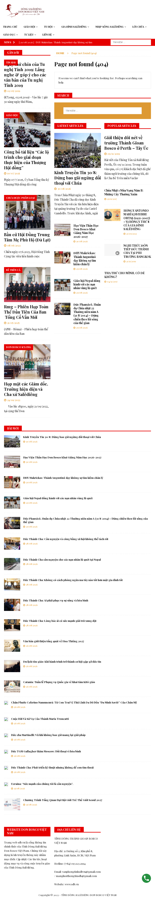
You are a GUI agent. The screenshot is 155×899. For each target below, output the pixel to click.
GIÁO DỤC (9, 34)
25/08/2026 (19, 788)
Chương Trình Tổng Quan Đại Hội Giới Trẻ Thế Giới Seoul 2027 (62, 800)
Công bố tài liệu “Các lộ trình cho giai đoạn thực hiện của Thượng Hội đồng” (26, 159)
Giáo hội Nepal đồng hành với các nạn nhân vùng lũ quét (86, 284)
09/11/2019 (114, 153)
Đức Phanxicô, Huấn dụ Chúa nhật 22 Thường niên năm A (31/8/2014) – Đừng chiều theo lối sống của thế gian (87, 314)
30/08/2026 (64, 188)
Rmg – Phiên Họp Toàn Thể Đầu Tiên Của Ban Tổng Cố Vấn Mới (26, 312)
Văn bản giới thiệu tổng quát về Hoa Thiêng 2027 (53, 641)
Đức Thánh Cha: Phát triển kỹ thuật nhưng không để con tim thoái (52, 767)
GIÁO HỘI (29, 26)
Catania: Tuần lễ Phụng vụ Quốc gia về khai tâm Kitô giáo (59, 682)
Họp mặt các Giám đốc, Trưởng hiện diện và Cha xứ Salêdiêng (26, 389)
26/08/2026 (31, 645)
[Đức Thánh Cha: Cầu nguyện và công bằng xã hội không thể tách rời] (12, 543)
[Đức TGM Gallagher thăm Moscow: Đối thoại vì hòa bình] (6, 752)
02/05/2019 (13, 91)
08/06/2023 (14, 245)
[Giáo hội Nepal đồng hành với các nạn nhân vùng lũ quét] (62, 285)
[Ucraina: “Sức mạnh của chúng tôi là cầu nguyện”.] (6, 784)
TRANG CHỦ (10, 26)
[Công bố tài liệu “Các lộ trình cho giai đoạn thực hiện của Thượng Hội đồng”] (27, 129)
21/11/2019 (131, 261)
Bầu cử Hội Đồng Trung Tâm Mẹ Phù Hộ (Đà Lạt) (27, 237)
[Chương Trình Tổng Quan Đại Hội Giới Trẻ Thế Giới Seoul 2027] (12, 804)
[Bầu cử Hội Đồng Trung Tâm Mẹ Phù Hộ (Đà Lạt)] (27, 212)
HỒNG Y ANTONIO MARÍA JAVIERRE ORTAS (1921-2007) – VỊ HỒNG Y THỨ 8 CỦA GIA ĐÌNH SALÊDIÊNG (137, 220)
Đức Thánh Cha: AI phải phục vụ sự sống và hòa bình (55, 600)
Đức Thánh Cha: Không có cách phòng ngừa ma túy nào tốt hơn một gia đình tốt (73, 580)
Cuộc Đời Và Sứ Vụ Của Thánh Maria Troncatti (40, 718)
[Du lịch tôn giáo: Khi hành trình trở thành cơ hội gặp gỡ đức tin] (12, 666)
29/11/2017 (112, 198)
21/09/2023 (131, 233)
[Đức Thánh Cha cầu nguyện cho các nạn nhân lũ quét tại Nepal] (12, 564)
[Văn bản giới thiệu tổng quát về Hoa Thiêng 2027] (12, 646)
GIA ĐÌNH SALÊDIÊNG (74, 26)
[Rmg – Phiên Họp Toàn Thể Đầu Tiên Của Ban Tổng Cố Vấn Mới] (27, 284)
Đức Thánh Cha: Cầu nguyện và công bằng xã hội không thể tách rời (65, 539)
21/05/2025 (13, 322)
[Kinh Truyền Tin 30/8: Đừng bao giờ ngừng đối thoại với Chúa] (77, 150)
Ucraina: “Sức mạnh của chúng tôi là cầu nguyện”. (42, 783)
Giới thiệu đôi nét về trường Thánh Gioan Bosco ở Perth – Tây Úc (126, 143)
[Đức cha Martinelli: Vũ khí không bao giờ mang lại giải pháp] (6, 735)
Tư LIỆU (29, 34)
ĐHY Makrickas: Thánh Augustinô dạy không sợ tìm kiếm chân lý (84, 258)
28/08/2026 (32, 543)
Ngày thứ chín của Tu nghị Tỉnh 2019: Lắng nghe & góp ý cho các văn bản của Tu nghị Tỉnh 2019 (25, 74)
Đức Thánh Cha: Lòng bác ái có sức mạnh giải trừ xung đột (59, 620)
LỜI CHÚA (138, 26)
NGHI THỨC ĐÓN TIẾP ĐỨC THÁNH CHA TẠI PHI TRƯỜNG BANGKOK (137, 251)
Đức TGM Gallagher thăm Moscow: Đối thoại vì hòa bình (46, 751)
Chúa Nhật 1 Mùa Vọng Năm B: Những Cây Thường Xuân (123, 192)
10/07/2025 (13, 173)
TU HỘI (48, 26)
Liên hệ (47, 34)
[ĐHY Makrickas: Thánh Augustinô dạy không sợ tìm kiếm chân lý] (62, 257)
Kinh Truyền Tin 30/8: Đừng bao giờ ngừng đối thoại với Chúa (77, 178)
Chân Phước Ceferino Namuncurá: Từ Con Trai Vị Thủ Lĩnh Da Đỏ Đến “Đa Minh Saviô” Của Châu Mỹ (74, 702)
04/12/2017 (112, 281)
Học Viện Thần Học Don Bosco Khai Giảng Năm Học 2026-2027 (86, 231)
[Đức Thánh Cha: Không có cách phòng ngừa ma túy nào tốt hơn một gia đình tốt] (12, 584)
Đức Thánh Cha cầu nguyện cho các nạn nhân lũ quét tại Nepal (62, 559)
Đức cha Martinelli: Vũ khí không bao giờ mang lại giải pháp (48, 735)
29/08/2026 (82, 268)
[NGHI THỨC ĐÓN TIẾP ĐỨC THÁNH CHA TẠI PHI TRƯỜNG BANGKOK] (112, 250)
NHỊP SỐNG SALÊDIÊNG (109, 26)
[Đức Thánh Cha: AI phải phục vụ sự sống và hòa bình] (12, 605)
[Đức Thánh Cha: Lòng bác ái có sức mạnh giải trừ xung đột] (12, 625)
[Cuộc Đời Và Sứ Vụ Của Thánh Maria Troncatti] (6, 719)
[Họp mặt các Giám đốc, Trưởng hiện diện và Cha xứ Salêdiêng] (27, 361)
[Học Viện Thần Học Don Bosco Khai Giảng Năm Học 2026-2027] (62, 230)
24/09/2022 (13, 400)
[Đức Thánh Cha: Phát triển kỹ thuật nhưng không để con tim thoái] (6, 768)
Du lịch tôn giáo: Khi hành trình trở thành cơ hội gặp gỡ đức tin (62, 661)
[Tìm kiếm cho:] (131, 42)
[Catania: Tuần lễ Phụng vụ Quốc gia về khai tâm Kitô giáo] (12, 686)
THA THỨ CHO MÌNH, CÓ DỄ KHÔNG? (124, 275)
